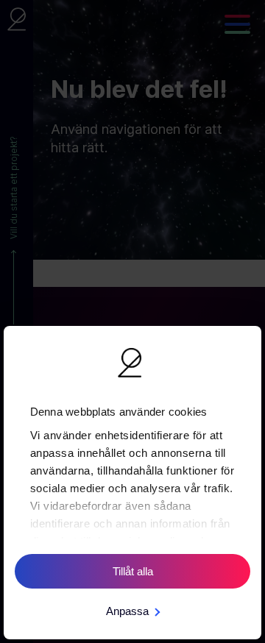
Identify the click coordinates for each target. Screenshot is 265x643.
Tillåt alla (133, 571)
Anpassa (127, 611)
